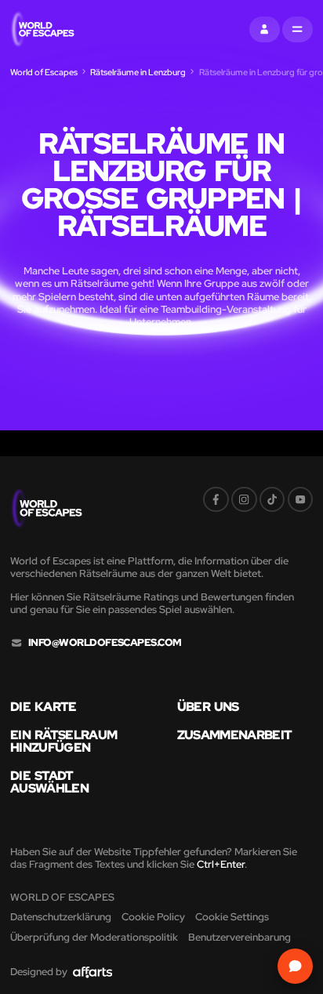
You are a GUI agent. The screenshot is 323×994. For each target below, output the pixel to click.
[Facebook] (216, 500)
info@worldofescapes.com (105, 643)
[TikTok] (272, 500)
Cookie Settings (232, 916)
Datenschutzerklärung (60, 916)
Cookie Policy (153, 916)
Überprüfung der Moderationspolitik (94, 937)
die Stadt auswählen (49, 782)
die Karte (43, 706)
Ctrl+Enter (221, 864)
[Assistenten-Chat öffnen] (296, 967)
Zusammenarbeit (234, 734)
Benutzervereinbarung (239, 937)
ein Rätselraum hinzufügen (63, 741)
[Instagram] (244, 500)
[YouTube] (301, 500)
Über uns (208, 706)
